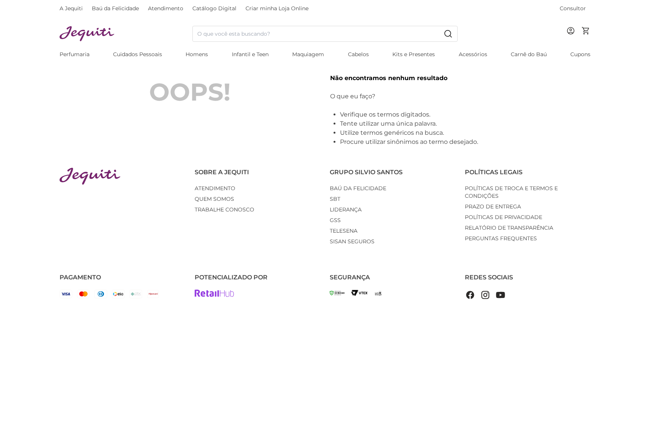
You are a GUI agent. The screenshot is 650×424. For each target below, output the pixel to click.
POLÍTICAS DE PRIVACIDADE (503, 217)
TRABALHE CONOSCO (224, 209)
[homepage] (126, 34)
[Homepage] (90, 176)
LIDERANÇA (346, 209)
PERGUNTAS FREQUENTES (501, 238)
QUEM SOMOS (214, 198)
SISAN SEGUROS (352, 241)
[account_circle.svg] (572, 38)
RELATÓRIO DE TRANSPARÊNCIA (509, 227)
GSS (335, 220)
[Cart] (585, 34)
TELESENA (343, 230)
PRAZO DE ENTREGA (493, 206)
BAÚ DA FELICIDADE (358, 188)
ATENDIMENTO (215, 188)
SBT (335, 198)
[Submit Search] (448, 33)
